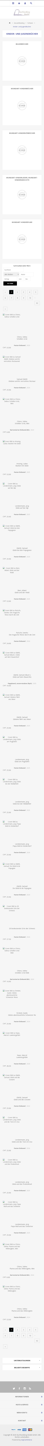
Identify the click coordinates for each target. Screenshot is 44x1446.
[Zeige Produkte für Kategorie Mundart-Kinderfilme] (22, 239)
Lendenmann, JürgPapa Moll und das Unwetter (22, 1225)
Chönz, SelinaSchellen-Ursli (22, 338)
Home (10, 23)
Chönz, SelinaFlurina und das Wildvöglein (22, 1310)
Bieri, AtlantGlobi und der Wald (22, 591)
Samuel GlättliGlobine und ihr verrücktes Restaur (22, 380)
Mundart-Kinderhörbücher (22, 133)
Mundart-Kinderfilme (22, 222)
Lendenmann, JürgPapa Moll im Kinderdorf (22, 845)
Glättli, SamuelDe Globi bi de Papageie (22, 887)
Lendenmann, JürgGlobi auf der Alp (22, 507)
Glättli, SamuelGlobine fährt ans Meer (22, 718)
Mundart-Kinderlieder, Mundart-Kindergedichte (22, 178)
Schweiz (30, 23)
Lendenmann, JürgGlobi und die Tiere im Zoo (22, 1141)
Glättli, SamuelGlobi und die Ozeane (22, 1098)
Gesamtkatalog (19, 23)
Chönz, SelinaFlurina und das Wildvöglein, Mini (22, 1267)
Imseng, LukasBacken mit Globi (22, 464)
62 (37, 303)
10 (30, 298)
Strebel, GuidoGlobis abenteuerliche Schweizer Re (22, 1014)
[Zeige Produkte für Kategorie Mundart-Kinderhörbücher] (22, 150)
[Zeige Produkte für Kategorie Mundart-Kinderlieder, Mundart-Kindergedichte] (22, 194)
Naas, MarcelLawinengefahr (22, 1056)
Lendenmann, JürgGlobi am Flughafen (22, 760)
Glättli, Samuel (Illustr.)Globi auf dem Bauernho (22, 676)
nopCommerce (26, 1440)
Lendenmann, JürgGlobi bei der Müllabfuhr (22, 802)
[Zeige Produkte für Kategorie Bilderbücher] (22, 61)
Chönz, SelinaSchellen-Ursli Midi (22, 972)
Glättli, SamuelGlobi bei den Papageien (22, 549)
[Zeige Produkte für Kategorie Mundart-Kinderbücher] (22, 105)
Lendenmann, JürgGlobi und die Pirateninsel (22, 1183)
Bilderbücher (22, 44)
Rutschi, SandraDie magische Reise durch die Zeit (22, 633)
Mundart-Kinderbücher (22, 88)
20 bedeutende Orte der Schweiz (22, 928)
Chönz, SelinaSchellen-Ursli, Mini (22, 422)
